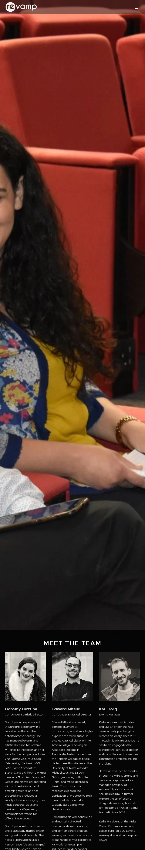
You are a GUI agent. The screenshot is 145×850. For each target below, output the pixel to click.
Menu (136, 7)
